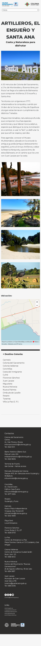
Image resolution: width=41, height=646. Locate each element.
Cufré (5, 375)
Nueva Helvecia (10, 387)
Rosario (6, 396)
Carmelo (7, 360)
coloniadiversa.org (10, 613)
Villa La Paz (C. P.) (10, 402)
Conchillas (7, 369)
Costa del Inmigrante (12, 372)
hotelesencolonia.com (11, 611)
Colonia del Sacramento (13, 363)
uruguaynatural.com (10, 610)
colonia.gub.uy (9, 608)
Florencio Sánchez (11, 378)
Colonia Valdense (10, 366)
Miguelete (7, 384)
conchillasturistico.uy (10, 615)
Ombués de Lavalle (11, 393)
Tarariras (6, 399)
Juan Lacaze (8, 381)
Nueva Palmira (9, 390)
